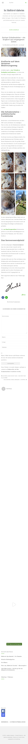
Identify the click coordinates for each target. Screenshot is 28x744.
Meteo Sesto (3, 708)
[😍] (14, 504)
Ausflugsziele (14, 30)
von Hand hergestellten (9, 229)
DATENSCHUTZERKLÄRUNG (18, 722)
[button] (3, 297)
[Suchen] (26, 2)
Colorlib (20, 737)
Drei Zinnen (4, 662)
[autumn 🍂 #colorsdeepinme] (14, 529)
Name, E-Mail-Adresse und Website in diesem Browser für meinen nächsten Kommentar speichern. (13, 358)
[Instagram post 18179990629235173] (14, 604)
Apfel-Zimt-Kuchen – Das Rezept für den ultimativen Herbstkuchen (12, 669)
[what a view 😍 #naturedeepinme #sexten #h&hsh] (14, 454)
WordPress (17, 739)
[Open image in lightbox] (7, 162)
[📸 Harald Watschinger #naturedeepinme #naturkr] (14, 404)
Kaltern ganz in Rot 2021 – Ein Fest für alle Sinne (13, 376)
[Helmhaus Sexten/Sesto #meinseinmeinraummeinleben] (14, 479)
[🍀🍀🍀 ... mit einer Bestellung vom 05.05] (14, 429)
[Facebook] (3, 711)
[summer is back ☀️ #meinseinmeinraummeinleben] (14, 579)
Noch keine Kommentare (13, 302)
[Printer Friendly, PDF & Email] (23, 294)
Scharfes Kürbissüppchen (7, 659)
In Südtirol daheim (14, 10)
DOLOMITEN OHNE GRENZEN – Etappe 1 (15, 379)
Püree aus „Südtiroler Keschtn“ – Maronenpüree (14, 665)
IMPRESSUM (4, 722)
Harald (22, 45)
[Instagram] (3, 715)
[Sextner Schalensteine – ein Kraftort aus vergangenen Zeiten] (13, 52)
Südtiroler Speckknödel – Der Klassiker (11, 656)
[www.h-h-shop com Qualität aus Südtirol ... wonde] (14, 629)
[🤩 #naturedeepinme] (14, 554)
